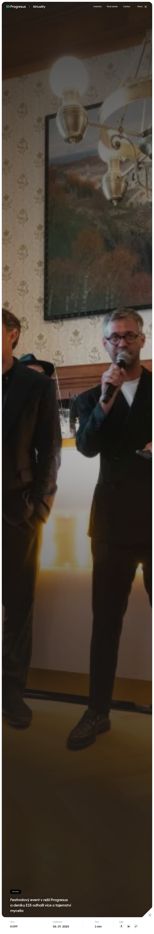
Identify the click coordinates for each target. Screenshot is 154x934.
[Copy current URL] (136, 926)
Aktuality (39, 6)
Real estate (112, 7)
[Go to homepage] (16, 7)
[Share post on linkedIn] (128, 926)
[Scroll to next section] (150, 915)
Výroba (126, 7)
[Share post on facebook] (121, 926)
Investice (97, 7)
